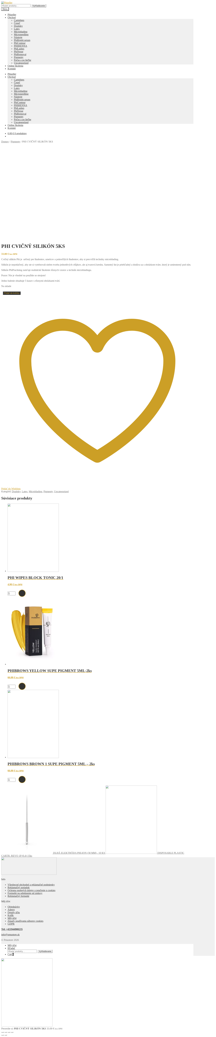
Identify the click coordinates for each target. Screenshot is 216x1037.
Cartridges (19, 20)
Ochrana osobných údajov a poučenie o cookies (31, 890)
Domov (5, 141)
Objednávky (14, 906)
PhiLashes (19, 48)
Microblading (20, 31)
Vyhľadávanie (38, 6)
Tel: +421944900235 (12, 929)
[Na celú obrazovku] (5, 1032)
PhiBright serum (22, 40)
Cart (11, 954)
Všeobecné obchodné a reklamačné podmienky (31, 884)
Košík (11, 915)
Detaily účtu (14, 912)
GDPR (11, 923)
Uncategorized (21, 63)
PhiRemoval (20, 54)
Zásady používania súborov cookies (25, 921)
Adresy (11, 909)
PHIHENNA (20, 46)
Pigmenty (18, 57)
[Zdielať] (9, 1032)
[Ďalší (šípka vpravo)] (5, 1035)
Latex (17, 28)
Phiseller (12, 14)
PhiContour (19, 43)
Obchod (12, 17)
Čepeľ (17, 23)
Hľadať (11, 948)
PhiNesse (18, 51)
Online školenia (15, 65)
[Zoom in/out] (2, 1032)
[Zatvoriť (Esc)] (12, 1032)
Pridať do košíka (11, 293)
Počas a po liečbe (22, 60)
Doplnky (18, 26)
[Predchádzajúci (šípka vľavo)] (2, 1035)
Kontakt (12, 68)
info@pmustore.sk (10, 934)
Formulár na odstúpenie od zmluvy (25, 893)
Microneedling (21, 34)
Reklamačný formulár (18, 896)
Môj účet (12, 918)
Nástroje (18, 37)
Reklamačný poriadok (19, 887)
